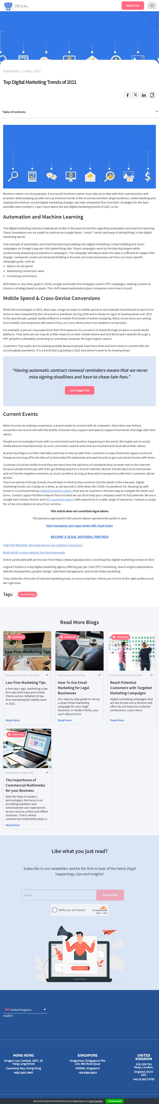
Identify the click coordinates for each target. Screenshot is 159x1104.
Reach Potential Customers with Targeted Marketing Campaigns (131, 687)
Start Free (132, 5)
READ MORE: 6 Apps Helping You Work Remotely (34, 552)
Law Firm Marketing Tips (26, 682)
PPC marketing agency (59, 499)
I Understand (114, 1101)
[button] (25, 1010)
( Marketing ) (27, 594)
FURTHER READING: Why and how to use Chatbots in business (43, 545)
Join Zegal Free (80, 390)
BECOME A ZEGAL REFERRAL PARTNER (79, 537)
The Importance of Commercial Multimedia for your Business (25, 785)
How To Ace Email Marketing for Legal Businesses (73, 687)
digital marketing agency (57, 491)
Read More (13, 720)
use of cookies (96, 1101)
